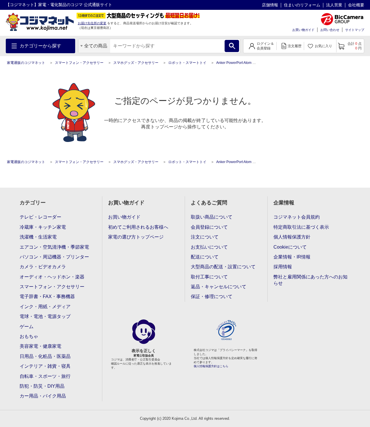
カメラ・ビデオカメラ (43, 266)
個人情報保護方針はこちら (211, 366)
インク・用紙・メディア (45, 306)
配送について (205, 256)
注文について (205, 236)
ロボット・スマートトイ (187, 63)
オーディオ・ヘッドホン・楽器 (52, 276)
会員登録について (209, 227)
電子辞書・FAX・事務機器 (47, 296)
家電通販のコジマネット (26, 63)
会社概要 (356, 5)
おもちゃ (29, 336)
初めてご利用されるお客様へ (138, 227)
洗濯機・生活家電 (38, 236)
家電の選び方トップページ (136, 236)
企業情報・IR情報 (291, 256)
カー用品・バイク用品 (43, 395)
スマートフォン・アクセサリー (79, 63)
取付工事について (209, 276)
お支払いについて (209, 247)
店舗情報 (270, 5)
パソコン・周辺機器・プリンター (54, 256)
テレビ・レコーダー (40, 217)
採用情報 (282, 266)
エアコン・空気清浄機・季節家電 (54, 247)
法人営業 (334, 5)
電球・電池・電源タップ (45, 316)
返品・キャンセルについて (218, 286)
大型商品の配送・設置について (223, 266)
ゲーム (27, 326)
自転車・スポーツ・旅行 (45, 376)
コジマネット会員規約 (296, 217)
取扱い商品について (211, 217)
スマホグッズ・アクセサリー (135, 63)
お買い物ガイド (303, 30)
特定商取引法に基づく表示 (301, 227)
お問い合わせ (329, 30)
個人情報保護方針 (291, 236)
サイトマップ (354, 30)
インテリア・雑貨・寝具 (45, 366)
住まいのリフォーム (302, 5)
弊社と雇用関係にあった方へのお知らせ (310, 280)
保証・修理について (211, 296)
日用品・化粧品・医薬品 (45, 356)
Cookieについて (290, 247)
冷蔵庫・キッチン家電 (43, 227)
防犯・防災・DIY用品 (42, 386)
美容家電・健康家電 (40, 346)
